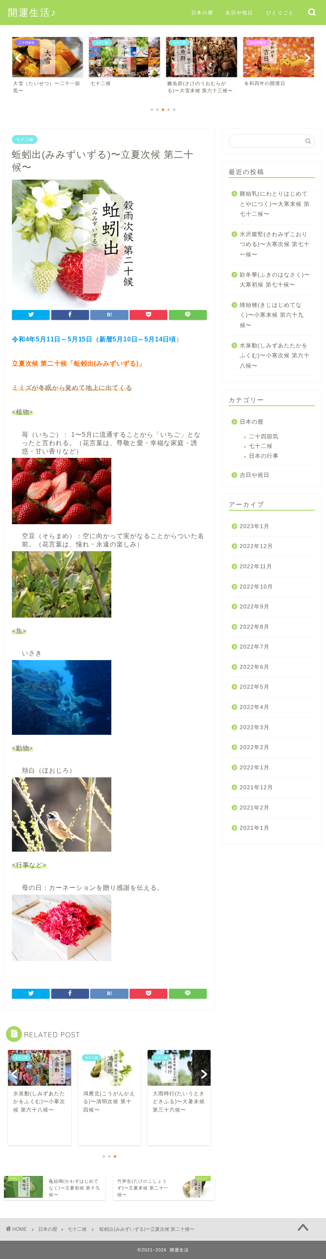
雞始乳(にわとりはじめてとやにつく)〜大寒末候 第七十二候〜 (275, 204)
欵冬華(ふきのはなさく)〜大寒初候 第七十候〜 (275, 280)
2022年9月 (255, 607)
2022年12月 (256, 546)
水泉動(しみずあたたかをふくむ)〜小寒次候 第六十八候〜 (275, 356)
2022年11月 (256, 566)
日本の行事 (264, 456)
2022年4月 (255, 707)
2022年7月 (255, 647)
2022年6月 (255, 667)
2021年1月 (255, 828)
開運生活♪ (32, 12)
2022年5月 (255, 687)
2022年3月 (255, 727)
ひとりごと (280, 12)
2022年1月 (255, 768)
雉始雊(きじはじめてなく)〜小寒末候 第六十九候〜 (272, 315)
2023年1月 (255, 526)
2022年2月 (255, 747)
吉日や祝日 (239, 12)
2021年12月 (256, 787)
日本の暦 (202, 12)
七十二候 (24, 139)
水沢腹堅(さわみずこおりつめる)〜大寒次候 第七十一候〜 (275, 244)
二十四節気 (264, 437)
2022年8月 (255, 627)
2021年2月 (255, 808)
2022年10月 (256, 587)
